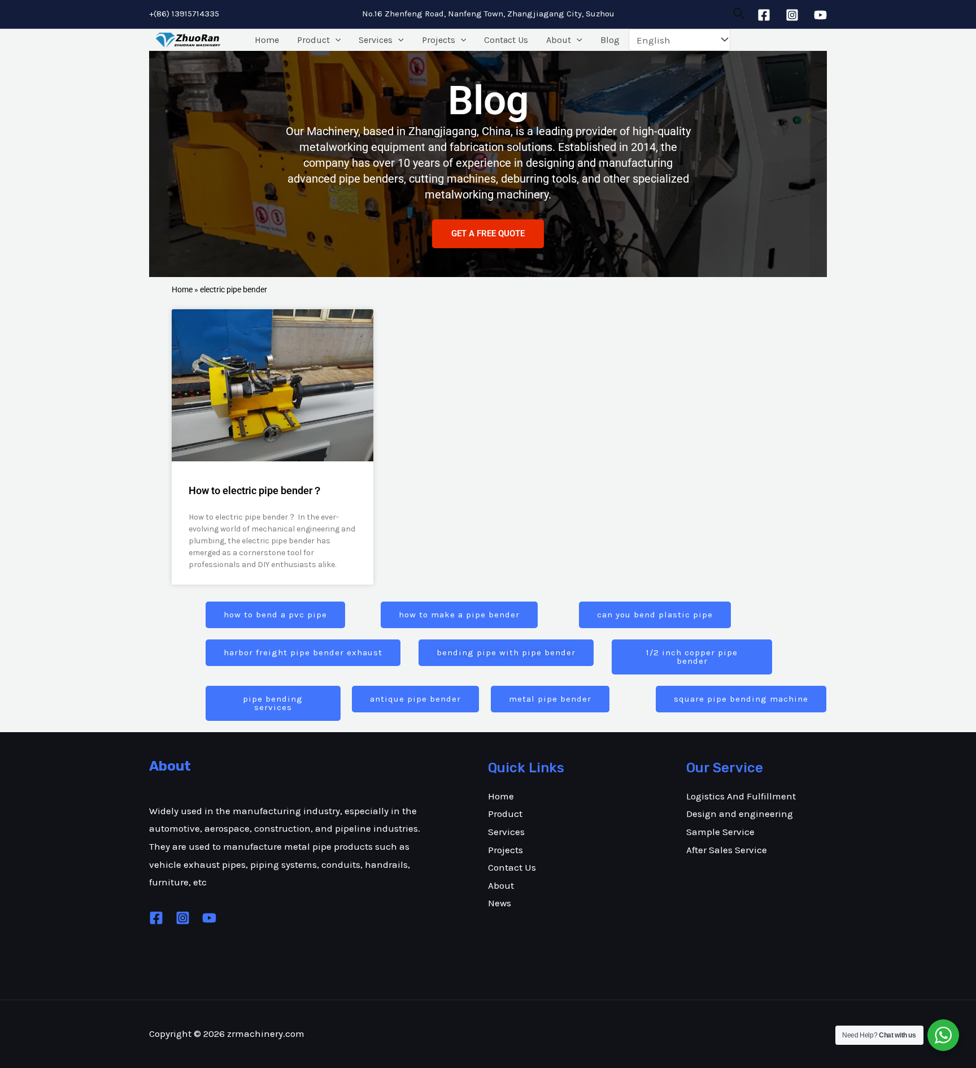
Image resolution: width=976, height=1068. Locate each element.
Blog (610, 39)
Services (376, 39)
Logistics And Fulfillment (741, 796)
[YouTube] (820, 14)
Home (267, 39)
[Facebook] (763, 14)
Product (313, 39)
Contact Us (506, 39)
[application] (335, 40)
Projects (438, 39)
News (499, 903)
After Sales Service (726, 849)
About (558, 39)
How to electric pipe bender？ (256, 490)
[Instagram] (792, 14)
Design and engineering (739, 813)
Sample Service (720, 831)
